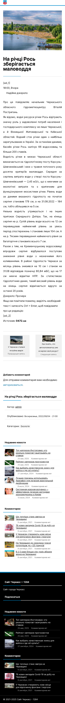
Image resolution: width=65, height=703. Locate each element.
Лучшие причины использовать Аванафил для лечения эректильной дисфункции (34, 480)
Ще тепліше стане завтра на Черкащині (30, 517)
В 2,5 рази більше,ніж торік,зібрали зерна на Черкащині (34, 552)
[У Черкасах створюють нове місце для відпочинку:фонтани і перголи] (9, 535)
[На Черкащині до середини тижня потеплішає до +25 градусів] (9, 545)
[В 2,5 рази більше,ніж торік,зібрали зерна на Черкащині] (9, 553)
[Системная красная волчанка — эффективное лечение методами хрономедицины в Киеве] (9, 491)
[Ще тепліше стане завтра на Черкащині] (9, 518)
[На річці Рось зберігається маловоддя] (32, 30)
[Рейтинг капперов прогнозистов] (9, 462)
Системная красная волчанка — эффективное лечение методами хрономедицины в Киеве (33, 492)
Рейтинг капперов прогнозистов (32, 461)
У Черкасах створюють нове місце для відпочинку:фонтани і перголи (33, 535)
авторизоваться (13, 384)
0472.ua (21, 320)
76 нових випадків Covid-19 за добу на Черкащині (35, 526)
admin (18, 407)
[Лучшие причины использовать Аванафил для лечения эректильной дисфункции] (9, 480)
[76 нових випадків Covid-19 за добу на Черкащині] (9, 527)
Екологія (25, 426)
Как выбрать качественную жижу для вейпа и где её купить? (35, 469)
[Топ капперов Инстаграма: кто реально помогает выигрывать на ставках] (9, 452)
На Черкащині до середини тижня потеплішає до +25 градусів (33, 544)
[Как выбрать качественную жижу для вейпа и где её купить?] (9, 471)
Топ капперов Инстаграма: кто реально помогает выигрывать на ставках (33, 453)
